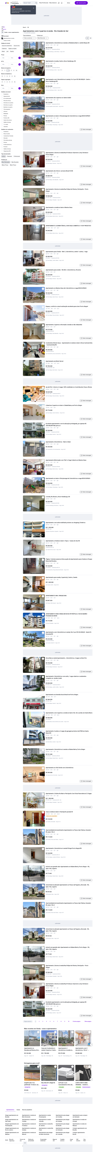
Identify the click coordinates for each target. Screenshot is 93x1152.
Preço (2, 54)
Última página (88, 1021)
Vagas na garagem (5, 79)
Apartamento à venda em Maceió (29, 1133)
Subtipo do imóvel (5, 43)
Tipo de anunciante (5, 153)
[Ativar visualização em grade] (90, 38)
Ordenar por (4, 159)
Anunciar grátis (82, 2)
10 (68, 1021)
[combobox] (30, 3)
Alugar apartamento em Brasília (11, 1116)
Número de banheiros (6, 73)
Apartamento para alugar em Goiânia (62, 1120)
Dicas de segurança (11, 1140)
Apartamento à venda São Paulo (46, 1129)
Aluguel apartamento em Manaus (12, 1133)
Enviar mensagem (87, 129)
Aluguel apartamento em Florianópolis (12, 1124)
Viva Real (84, 1140)
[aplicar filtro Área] (19, 88)
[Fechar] (33, 8)
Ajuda (6, 1140)
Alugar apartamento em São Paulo (11, 1120)
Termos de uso (22, 1140)
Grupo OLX (71, 1140)
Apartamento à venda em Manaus (79, 1124)
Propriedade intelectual (43, 1140)
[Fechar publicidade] (25, 1142)
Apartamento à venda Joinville (45, 1120)
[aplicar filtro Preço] (19, 58)
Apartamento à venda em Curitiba (29, 1120)
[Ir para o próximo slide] (91, 1044)
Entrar (68, 2)
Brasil (24, 27)
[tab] (10, 1109)
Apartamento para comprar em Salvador (80, 1116)
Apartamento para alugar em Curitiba (62, 1116)
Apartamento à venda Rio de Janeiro (46, 1124)
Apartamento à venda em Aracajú (79, 1120)
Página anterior (28, 1021)
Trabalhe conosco (62, 1140)
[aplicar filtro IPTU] (19, 64)
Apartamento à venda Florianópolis (45, 1116)
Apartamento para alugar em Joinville (62, 1133)
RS (28, 27)
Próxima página (76, 1021)
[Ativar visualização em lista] (87, 38)
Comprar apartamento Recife (79, 1133)
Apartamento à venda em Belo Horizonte (29, 1116)
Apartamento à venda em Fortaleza (29, 1124)
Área (2, 85)
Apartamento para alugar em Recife (62, 1124)
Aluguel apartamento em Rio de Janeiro (12, 1129)
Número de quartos (6, 68)
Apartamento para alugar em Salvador (62, 1129)
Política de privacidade (31, 1140)
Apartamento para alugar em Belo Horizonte (46, 1133)
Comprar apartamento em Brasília (80, 1129)
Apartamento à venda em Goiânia (29, 1129)
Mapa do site (55, 1140)
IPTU (2, 61)
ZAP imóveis (78, 1140)
